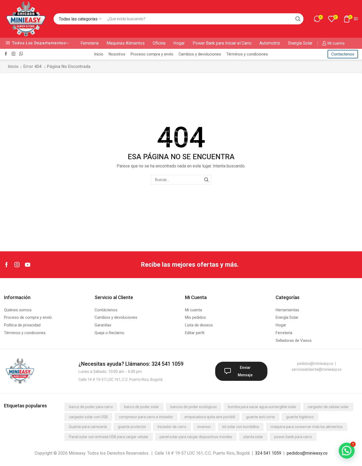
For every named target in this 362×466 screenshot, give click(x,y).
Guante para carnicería (88, 427)
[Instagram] (14, 54)
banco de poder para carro (91, 407)
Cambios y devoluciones (200, 54)
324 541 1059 (268, 453)
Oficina (159, 43)
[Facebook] (6, 54)
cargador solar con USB (88, 417)
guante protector (132, 427)
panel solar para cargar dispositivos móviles (196, 437)
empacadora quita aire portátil (209, 417)
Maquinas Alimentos (126, 43)
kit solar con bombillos (240, 427)
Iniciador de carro (172, 427)
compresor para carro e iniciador (146, 417)
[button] (347, 451)
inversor (204, 427)
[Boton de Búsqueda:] (297, 18)
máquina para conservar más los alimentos (307, 427)
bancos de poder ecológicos (193, 407)
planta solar (253, 437)
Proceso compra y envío (152, 54)
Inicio (98, 54)
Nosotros (117, 54)
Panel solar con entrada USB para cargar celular (108, 437)
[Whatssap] (21, 54)
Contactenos (342, 54)
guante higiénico (300, 417)
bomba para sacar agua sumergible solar (262, 407)
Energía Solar (300, 43)
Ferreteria (90, 43)
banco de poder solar (141, 407)
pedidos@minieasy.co (307, 453)
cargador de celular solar (328, 407)
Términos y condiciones (247, 54)
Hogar (179, 43)
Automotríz (269, 43)
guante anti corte (260, 417)
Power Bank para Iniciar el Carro (222, 43)
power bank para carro (293, 437)
